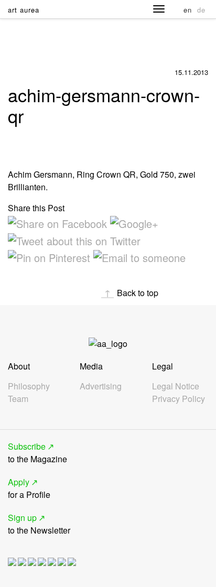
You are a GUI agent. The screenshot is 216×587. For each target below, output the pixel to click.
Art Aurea (23, 10)
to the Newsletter (39, 524)
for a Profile (29, 488)
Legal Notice (175, 386)
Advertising (101, 386)
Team (18, 399)
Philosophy (29, 386)
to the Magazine (37, 452)
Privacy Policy (178, 399)
